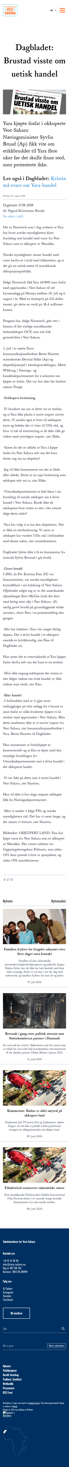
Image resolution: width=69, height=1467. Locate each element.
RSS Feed (8, 1392)
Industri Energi (34, 1403)
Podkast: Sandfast (12, 1379)
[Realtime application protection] (34, 1414)
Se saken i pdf (13, 216)
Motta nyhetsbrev (56, 1345)
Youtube (7, 1296)
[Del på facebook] (4, 880)
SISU (13, 1409)
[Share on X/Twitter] (8, 880)
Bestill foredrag (11, 1375)
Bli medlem (16, 1313)
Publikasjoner (10, 1370)
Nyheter (7, 1366)
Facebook (8, 1299)
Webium (30, 1409)
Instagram (8, 1292)
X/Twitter (8, 1288)
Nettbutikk (8, 1383)
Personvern (8, 1388)
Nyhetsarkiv (58, 901)
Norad (15, 1406)
